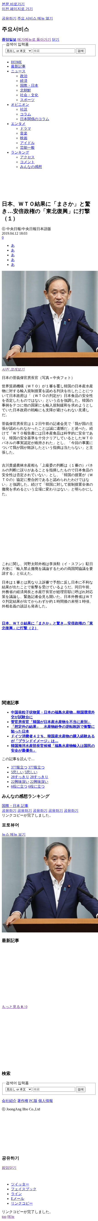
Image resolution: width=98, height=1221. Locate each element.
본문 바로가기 (13, 4)
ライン (16, 1194)
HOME (16, 62)
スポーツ (27, 100)
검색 (81, 51)
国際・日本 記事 (15, 806)
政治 (23, 76)
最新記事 (18, 66)
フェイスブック (23, 1189)
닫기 (55, 39)
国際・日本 (29, 85)
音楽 (23, 133)
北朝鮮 (25, 90)
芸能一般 (27, 148)
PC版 (33, 1101)
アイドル (27, 143)
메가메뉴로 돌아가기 (34, 39)
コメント (27, 162)
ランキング (20, 152)
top (4, 1216)
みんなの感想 (31, 167)
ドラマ (25, 128)
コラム (25, 114)
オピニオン (20, 105)
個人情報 (45, 1101)
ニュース (18, 71)
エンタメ (18, 124)
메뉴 (11, 1216)
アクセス (27, 157)
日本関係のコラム (34, 119)
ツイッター (20, 1184)
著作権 (22, 1101)
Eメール (17, 1199)
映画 (23, 138)
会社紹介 (9, 1101)
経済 (23, 81)
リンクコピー (22, 1203)
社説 (23, 109)
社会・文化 (29, 95)
